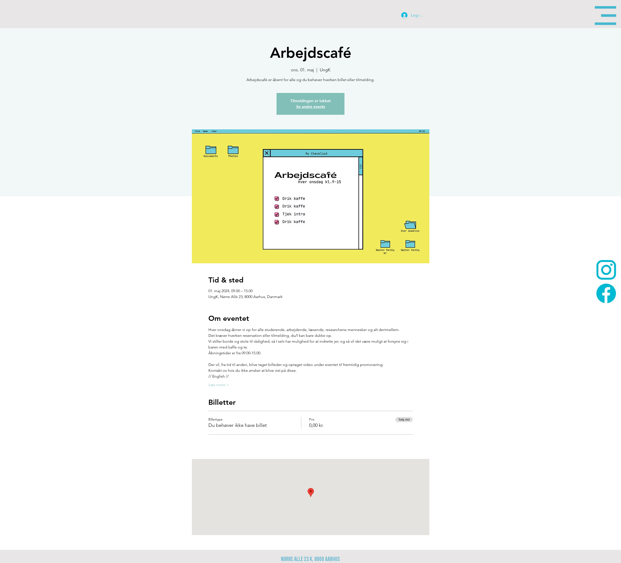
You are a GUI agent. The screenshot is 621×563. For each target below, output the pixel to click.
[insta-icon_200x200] (606, 270)
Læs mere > (218, 384)
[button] (605, 15)
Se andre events (310, 106)
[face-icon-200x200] (606, 293)
